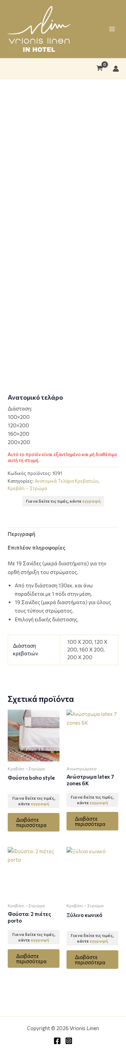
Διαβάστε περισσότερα (31, 822)
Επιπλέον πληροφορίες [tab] (36, 547)
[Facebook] (57, 1040)
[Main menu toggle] (112, 29)
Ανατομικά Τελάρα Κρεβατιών (66, 481)
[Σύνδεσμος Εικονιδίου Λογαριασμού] (116, 68)
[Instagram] (68, 1040)
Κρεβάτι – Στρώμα (27, 488)
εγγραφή (91, 500)
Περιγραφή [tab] (21, 534)
